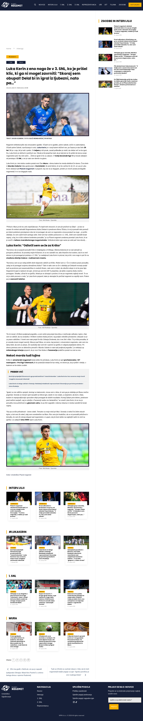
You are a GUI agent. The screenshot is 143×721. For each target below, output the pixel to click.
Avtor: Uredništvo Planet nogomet (18, 475)
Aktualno (135, 4)
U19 (100, 4)
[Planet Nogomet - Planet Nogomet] (12, 4)
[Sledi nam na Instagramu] (74, 702)
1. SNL (62, 4)
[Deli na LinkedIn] (28, 660)
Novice (42, 4)
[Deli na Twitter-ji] (17, 660)
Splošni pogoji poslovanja (82, 695)
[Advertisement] (47, 28)
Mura (21, 62)
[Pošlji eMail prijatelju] (21, 660)
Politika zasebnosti (80, 691)
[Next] (92, 508)
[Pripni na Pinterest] (24, 660)
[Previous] (3, 508)
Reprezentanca (89, 4)
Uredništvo (6, 694)
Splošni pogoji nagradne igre (83, 698)
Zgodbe (122, 4)
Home (8, 48)
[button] (35, 5)
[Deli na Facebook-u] (13, 660)
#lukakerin (12, 57)
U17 (105, 4)
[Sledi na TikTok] (76, 702)
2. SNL (69, 4)
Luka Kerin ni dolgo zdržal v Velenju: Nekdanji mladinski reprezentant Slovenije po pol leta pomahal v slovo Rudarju (47, 554)
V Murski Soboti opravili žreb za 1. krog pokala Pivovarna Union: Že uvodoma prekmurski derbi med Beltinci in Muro (76, 640)
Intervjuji (52, 4)
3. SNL (77, 4)
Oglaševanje (6, 697)
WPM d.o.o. (63, 715)
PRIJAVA (114, 706)
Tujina (113, 4)
